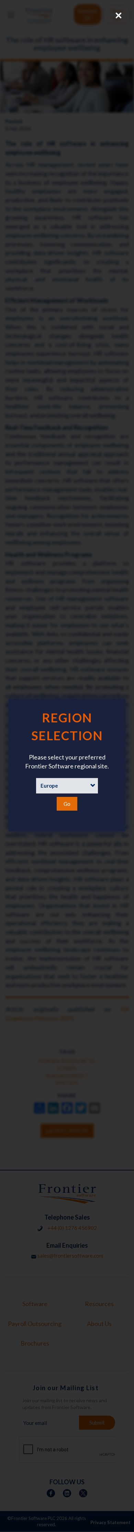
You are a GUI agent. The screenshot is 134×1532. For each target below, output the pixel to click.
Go (67, 804)
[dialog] (67, 765)
